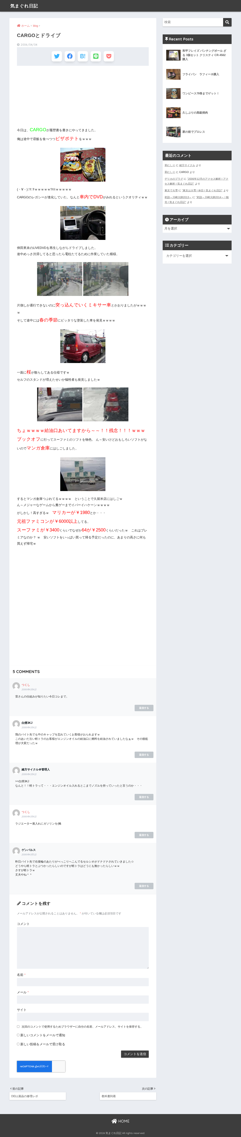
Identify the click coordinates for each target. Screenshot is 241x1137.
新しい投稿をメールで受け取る (42, 1044)
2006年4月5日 (29, 854)
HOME (123, 1121)
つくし (26, 684)
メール (23, 992)
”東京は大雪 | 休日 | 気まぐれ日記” (202, 190)
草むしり (170, 165)
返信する (144, 707)
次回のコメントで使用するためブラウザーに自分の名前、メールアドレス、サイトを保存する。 (82, 1026)
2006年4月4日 (29, 689)
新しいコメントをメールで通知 (42, 1035)
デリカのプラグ (174, 178)
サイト (22, 1010)
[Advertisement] (83, 96)
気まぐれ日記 (24, 5)
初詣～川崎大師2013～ (178, 197)
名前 (21, 975)
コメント (23, 924)
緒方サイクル (187, 165)
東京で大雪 (171, 190)
